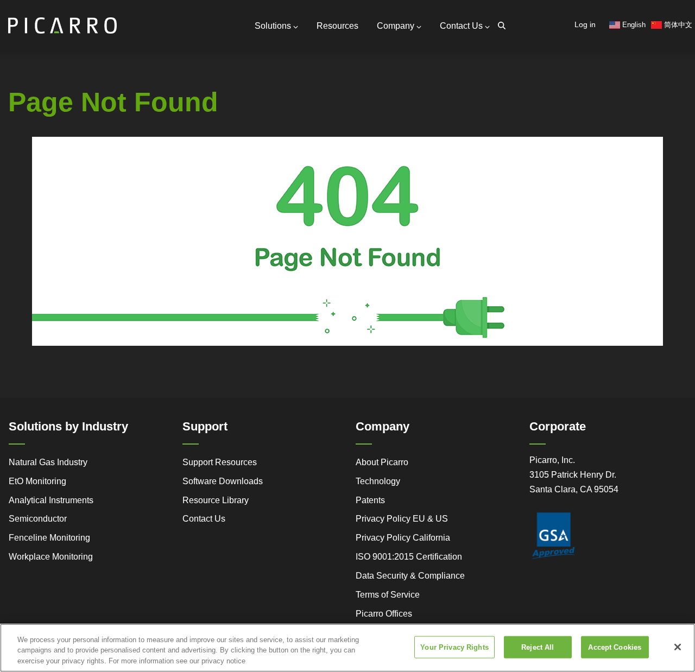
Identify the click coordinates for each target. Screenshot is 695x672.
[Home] (62, 21)
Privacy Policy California (403, 537)
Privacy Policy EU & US (402, 518)
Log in (585, 24)
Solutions (273, 25)
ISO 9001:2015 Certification (409, 556)
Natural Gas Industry (48, 462)
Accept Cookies (614, 647)
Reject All (537, 647)
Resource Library (215, 500)
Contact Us (461, 25)
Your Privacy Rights (454, 647)
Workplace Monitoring (51, 556)
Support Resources (219, 462)
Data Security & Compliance (410, 575)
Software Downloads (222, 481)
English (633, 25)
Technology (378, 481)
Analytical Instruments (51, 500)
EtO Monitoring (37, 481)
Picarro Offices (384, 613)
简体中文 (677, 25)
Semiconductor (38, 518)
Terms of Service (388, 594)
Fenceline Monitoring (49, 537)
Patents (370, 500)
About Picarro (382, 462)
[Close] (678, 647)
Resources (337, 25)
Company (395, 25)
